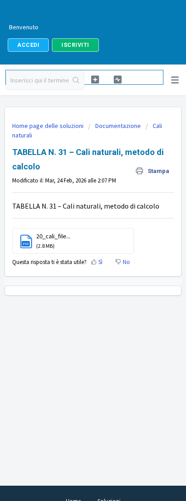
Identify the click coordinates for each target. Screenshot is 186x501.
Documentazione (118, 126)
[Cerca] (76, 81)
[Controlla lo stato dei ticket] (117, 79)
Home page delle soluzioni (48, 126)
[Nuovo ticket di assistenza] (95, 79)
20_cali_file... (53, 236)
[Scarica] (76, 244)
